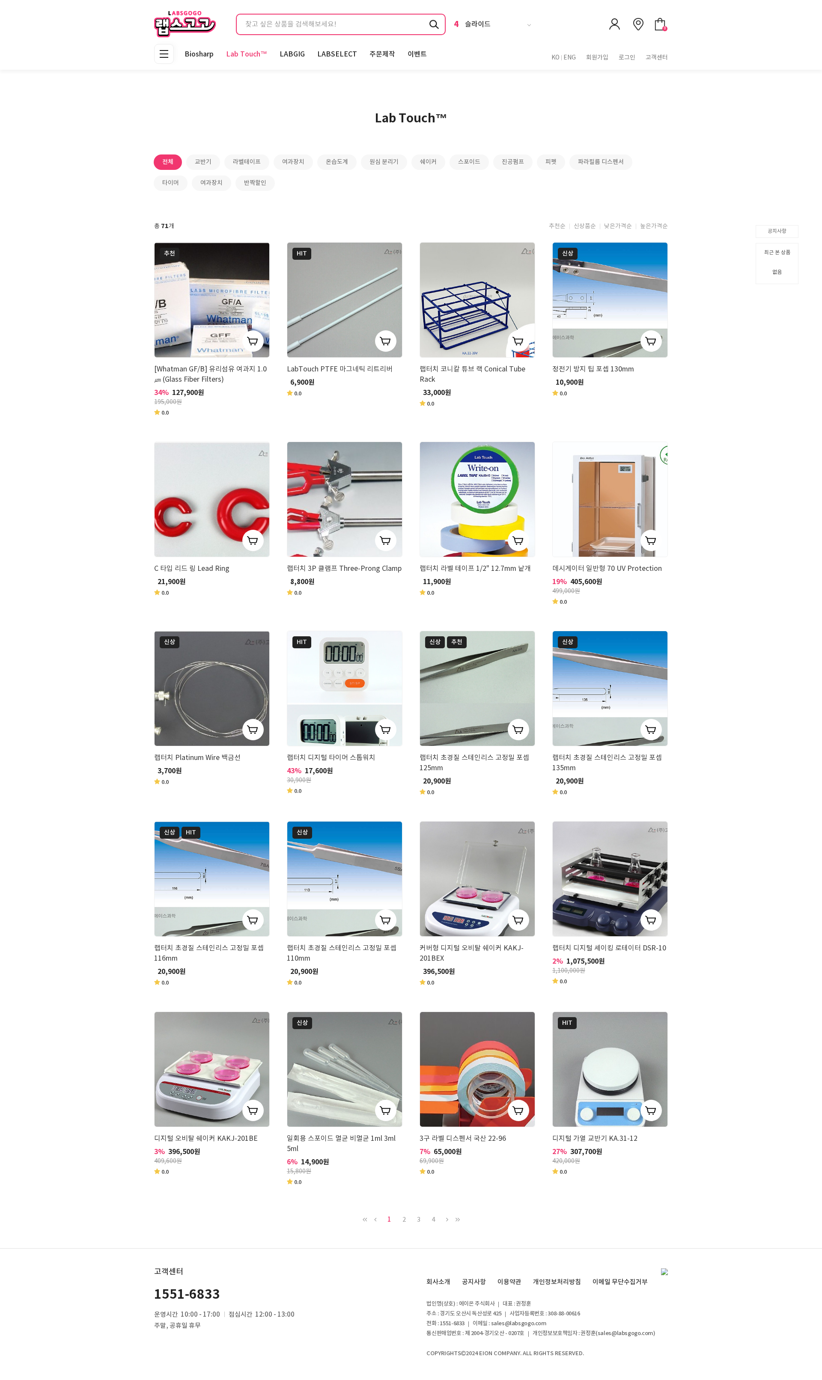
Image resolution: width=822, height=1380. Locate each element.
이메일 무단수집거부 (620, 1282)
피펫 (551, 162)
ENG (569, 58)
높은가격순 (654, 226)
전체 (167, 162)
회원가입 (597, 57)
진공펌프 (513, 162)
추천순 (557, 226)
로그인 (627, 57)
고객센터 (657, 57)
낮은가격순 (618, 226)
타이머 (170, 183)
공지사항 (777, 231)
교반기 (203, 162)
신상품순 (585, 226)
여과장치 (293, 162)
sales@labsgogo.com (625, 1333)
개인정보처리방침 (557, 1282)
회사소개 (438, 1282)
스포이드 (469, 162)
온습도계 (337, 162)
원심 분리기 (384, 162)
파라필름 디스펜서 (601, 162)
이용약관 (509, 1282)
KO (555, 58)
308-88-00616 (564, 1313)
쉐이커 (428, 162)
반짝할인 (255, 183)
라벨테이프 (247, 162)
